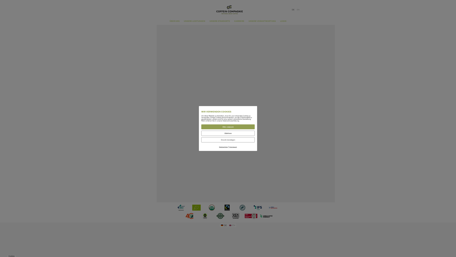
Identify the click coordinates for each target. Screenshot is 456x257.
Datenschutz (223, 147)
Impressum (233, 147)
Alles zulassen (228, 127)
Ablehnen (228, 133)
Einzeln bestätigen (228, 140)
